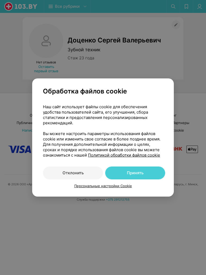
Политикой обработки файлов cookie (124, 155)
